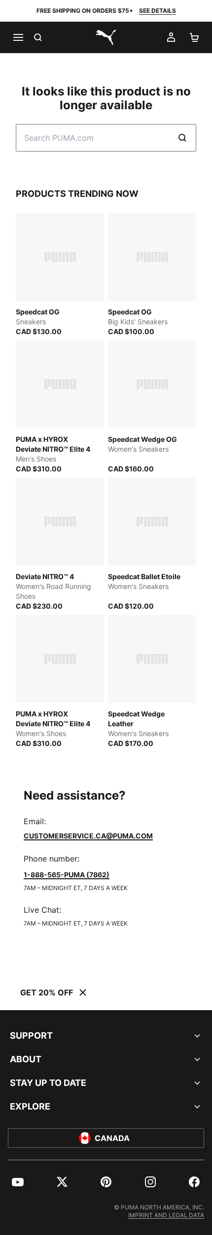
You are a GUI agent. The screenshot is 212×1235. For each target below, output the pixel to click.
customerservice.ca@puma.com (88, 836)
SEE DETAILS (157, 10)
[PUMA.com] (106, 37)
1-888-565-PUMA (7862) (66, 874)
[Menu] (18, 37)
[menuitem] (18, 1182)
